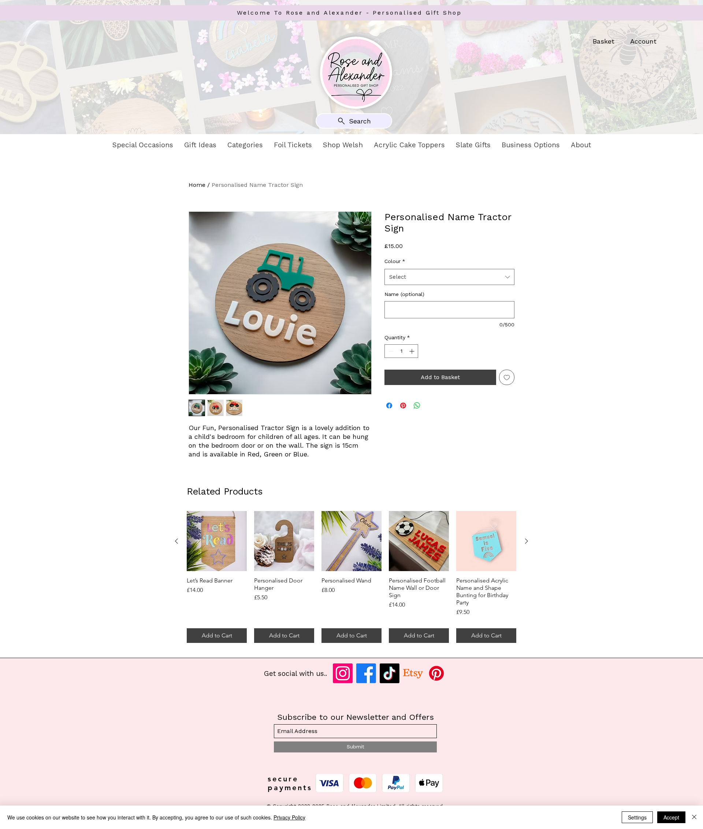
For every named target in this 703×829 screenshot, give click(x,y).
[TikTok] (389, 673)
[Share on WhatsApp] (417, 405)
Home (197, 184)
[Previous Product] (176, 541)
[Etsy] (413, 673)
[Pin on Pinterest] (403, 405)
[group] (351, 577)
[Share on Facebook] (389, 405)
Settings (637, 817)
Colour (394, 261)
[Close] (694, 817)
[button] (143, 145)
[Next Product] (526, 541)
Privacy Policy (289, 817)
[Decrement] (390, 351)
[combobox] (449, 277)
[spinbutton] (401, 351)
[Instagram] (343, 673)
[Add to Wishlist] (506, 377)
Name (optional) (404, 294)
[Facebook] (366, 673)
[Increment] (412, 351)
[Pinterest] (436, 673)
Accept (671, 817)
